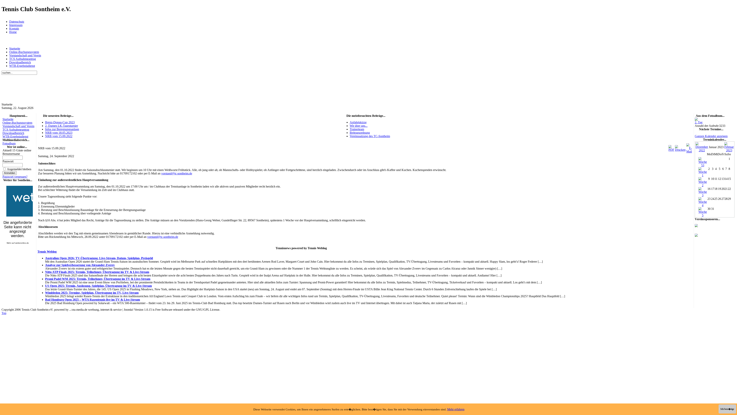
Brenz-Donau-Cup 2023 (60, 122)
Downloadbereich (20, 62)
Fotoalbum (9, 143)
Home (13, 32)
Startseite (14, 48)
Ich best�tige (727, 409)
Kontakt (14, 28)
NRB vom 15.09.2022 (58, 136)
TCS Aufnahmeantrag (22, 59)
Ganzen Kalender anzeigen (711, 136)
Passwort (7, 161)
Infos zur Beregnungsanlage (62, 129)
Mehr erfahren (455, 409)
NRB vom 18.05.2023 (58, 132)
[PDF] (671, 147)
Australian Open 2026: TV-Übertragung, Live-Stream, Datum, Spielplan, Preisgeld (99, 258)
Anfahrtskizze (358, 122)
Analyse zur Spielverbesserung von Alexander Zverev (80, 265)
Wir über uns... (359, 125)
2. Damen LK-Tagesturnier (61, 125)
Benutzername (11, 153)
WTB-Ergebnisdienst (22, 65)
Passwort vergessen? (14, 176)
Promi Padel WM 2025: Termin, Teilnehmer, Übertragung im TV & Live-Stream (97, 279)
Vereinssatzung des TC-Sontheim (370, 136)
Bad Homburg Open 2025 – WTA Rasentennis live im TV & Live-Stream (92, 299)
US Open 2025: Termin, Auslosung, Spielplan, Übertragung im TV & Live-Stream (98, 285)
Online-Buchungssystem (24, 52)
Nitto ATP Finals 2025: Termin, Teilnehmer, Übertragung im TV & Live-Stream (97, 272)
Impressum (15, 25)
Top (4, 313)
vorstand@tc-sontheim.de (176, 173)
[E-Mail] (689, 147)
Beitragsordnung (360, 132)
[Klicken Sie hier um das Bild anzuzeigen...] (696, 119)
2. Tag (698, 122)
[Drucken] (680, 147)
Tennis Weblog (47, 251)
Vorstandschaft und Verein (25, 55)
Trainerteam (357, 129)
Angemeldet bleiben (19, 169)
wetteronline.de (22, 243)
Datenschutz (16, 21)
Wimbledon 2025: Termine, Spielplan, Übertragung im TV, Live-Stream (92, 292)
